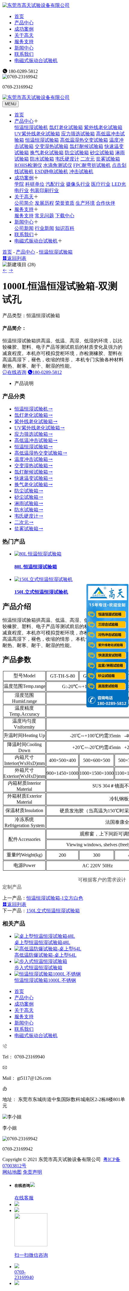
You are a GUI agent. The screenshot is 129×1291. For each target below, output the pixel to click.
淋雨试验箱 (26, 503)
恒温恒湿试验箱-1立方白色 (54, 898)
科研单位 (34, 184)
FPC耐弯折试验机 (92, 165)
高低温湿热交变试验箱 (84, 140)
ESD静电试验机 (51, 171)
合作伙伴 (105, 203)
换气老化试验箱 (47, 152)
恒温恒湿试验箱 (42, 140)
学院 (19, 184)
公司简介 (24, 203)
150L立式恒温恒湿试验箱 (53, 910)
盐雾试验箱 (108, 158)
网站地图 (12, 1172)
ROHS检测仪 (28, 165)
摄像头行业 (78, 184)
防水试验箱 (42, 158)
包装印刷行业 (44, 190)
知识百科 (64, 228)
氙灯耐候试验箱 (86, 146)
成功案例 (24, 29)
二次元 (87, 158)
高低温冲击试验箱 (33, 440)
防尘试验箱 (77, 152)
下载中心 (64, 215)
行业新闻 (44, 228)
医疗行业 (100, 184)
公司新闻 (24, 228)
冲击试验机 (81, 171)
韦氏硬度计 (67, 158)
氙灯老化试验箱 (66, 127)
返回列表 (16, 258)
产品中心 (24, 22)
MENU (10, 104)
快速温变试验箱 (31, 478)
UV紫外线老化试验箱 (37, 133)
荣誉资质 (64, 203)
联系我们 (24, 54)
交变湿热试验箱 (51, 146)
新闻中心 (24, 47)
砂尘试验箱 (102, 152)
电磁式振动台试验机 (36, 60)
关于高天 (24, 35)
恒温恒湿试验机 (31, 127)
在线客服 (24, 1197)
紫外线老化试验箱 (103, 127)
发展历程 (44, 203)
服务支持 (24, 41)
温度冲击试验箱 (31, 459)
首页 (19, 16)
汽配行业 (55, 184)
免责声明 (32, 1172)
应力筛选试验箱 (78, 133)
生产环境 (85, 203)
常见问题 (44, 215)
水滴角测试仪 (57, 165)
